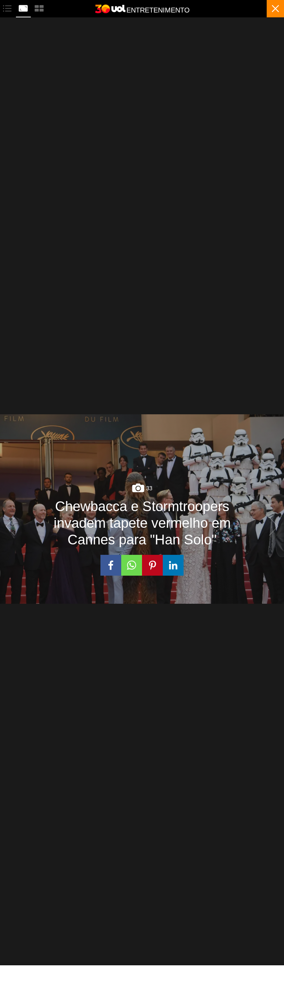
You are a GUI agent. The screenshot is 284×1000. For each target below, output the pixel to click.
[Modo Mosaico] (39, 7)
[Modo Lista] (8, 7)
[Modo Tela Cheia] (24, 7)
